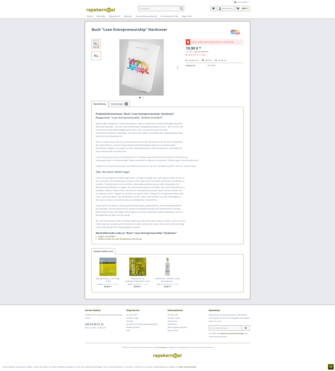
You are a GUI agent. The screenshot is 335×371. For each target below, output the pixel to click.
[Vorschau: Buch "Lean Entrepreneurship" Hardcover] (96, 43)
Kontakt (129, 321)
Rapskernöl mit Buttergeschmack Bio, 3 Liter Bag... (137, 280)
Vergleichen (193, 60)
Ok (331, 366)
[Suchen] (181, 8)
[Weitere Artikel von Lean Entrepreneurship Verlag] (235, 32)
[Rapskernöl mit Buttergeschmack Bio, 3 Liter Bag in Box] (138, 267)
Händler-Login (132, 318)
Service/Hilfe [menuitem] (242, 2)
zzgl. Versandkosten (201, 51)
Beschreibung (100, 104)
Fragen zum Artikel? (106, 236)
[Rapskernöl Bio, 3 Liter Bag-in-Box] (108, 267)
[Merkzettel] (213, 8)
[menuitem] (161, 8)
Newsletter (172, 324)
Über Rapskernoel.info (177, 327)
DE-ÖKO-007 (131, 315)
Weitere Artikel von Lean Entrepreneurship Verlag (119, 239)
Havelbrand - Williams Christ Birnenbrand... (167, 279)
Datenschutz (173, 330)
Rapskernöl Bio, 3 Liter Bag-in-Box (108, 279)
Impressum (172, 321)
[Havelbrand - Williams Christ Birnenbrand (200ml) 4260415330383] (167, 267)
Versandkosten (161, 347)
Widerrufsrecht (133, 327)
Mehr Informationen (188, 367)
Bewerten (222, 60)
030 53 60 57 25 (94, 324)
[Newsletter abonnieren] (246, 328)
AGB (128, 330)
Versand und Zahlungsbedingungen (142, 324)
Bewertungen (119, 104)
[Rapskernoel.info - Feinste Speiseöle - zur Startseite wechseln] (100, 9)
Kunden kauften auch (103, 251)
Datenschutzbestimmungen (232, 333)
